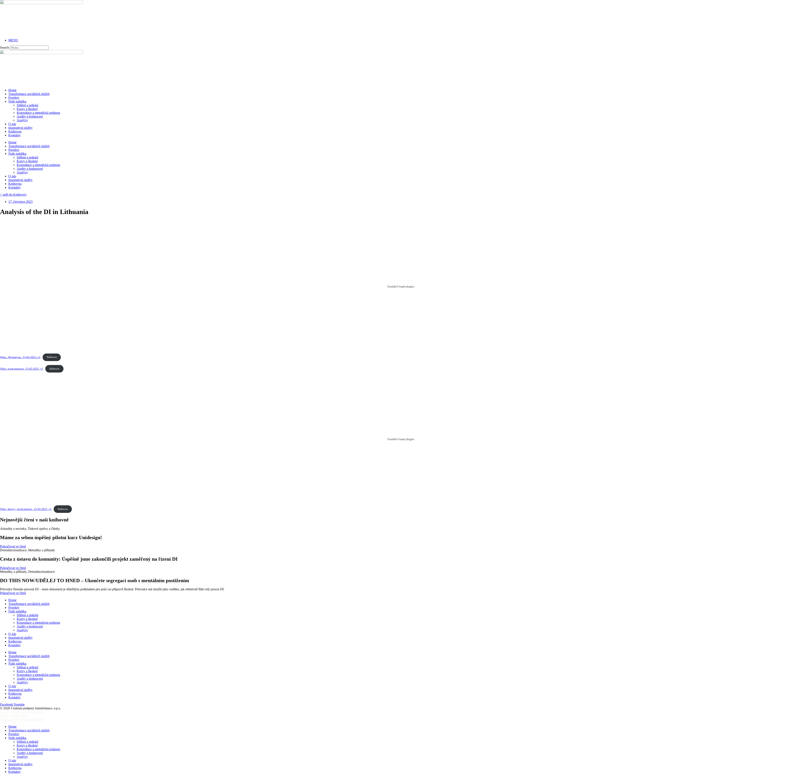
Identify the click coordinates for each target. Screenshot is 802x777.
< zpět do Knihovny (13, 194)
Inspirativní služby (20, 127)
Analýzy (22, 120)
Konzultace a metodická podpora (38, 112)
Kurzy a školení (27, 109)
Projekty (13, 97)
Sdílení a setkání (27, 105)
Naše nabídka (17, 101)
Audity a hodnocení (30, 116)
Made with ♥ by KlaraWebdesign (22, 719)
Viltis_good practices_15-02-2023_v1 (21, 368)
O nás (12, 124)
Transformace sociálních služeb (28, 94)
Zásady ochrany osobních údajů (21, 712)
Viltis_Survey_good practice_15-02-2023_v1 (26, 509)
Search (4, 47)
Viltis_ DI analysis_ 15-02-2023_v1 (20, 357)
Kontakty (14, 135)
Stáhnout (52, 357)
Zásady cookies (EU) (14, 715)
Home (12, 90)
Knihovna (15, 131)
